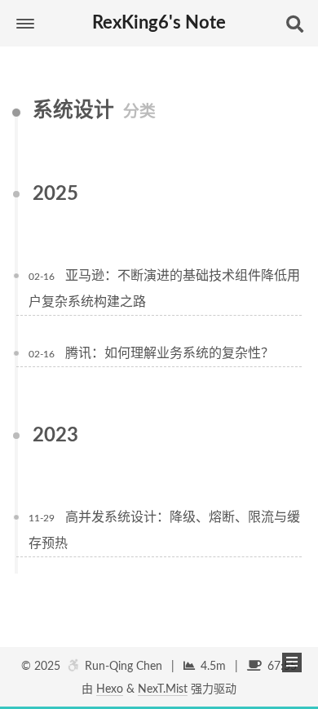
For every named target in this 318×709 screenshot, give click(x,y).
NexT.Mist (163, 689)
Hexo (109, 689)
